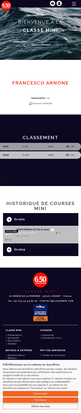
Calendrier (48, 335)
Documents (14, 341)
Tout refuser (40, 400)
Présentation (15, 335)
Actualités (13, 338)
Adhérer (12, 344)
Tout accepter (40, 393)
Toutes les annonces (53, 355)
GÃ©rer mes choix (40, 406)
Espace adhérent (41, 44)
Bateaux (12, 358)
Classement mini (51, 338)
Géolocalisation (16, 355)
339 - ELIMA (22, 236)
